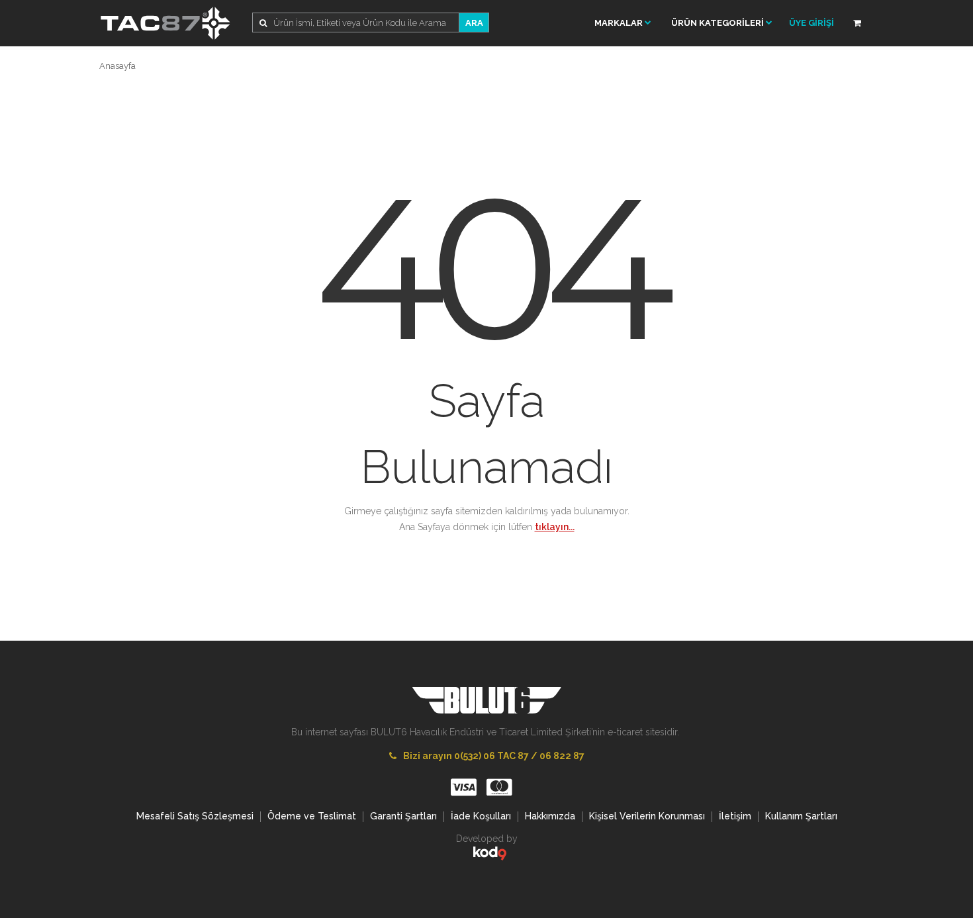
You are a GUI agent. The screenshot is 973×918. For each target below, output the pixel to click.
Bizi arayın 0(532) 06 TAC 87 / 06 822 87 (493, 756)
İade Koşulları (481, 816)
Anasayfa (117, 66)
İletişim (735, 816)
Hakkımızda (550, 816)
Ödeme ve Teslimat (311, 816)
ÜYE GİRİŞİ (811, 23)
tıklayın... (555, 527)
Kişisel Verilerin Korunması (647, 816)
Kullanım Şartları (801, 816)
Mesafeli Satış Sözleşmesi (195, 816)
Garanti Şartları (403, 816)
